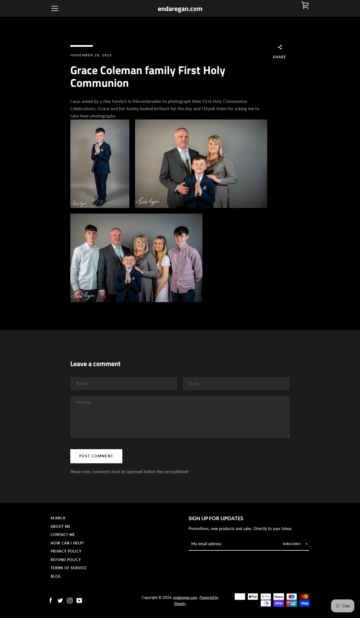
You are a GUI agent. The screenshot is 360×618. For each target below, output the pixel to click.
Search (58, 518)
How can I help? (67, 543)
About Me (61, 526)
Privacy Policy (66, 551)
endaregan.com (180, 9)
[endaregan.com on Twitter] (60, 600)
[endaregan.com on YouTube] (79, 600)
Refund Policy (66, 560)
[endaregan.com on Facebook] (50, 600)
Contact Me (63, 535)
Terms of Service (69, 568)
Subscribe (292, 544)
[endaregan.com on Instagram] (70, 600)
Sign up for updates (215, 518)
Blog (56, 576)
